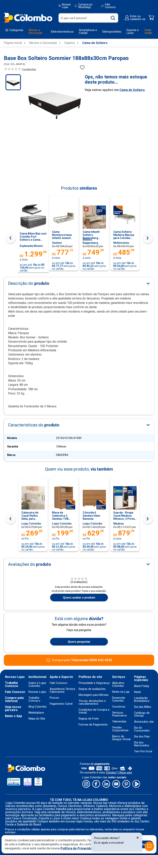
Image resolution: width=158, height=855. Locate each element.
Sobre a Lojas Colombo (37, 684)
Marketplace (36, 712)
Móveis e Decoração (43, 43)
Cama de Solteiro (95, 43)
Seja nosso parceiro (13, 708)
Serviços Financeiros (119, 714)
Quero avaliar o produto (79, 597)
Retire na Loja (120, 691)
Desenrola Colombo (118, 699)
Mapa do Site (37, 718)
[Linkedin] (106, 784)
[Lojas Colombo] (28, 17)
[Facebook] (96, 784)
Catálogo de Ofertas (142, 714)
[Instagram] (86, 784)
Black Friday (141, 686)
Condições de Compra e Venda (94, 711)
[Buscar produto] (112, 17)
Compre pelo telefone (14, 699)
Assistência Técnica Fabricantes (62, 690)
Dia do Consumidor (142, 729)
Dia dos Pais (142, 736)
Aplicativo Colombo (118, 684)
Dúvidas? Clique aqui (119, 772)
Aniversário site (144, 721)
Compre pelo (82, 660)
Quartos (69, 43)
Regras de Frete (89, 718)
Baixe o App (13, 716)
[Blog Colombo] (136, 784)
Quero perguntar (79, 641)
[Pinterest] (126, 784)
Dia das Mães (142, 706)
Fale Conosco (110, 5)
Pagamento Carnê (61, 703)
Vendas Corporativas (120, 729)
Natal (137, 692)
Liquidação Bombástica (141, 699)
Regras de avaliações (92, 689)
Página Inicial (13, 43)
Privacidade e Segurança (94, 683)
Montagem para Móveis (93, 695)
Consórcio (118, 706)
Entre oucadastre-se (137, 18)
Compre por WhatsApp (85, 5)
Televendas (119, 721)
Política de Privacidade (78, 848)
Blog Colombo (38, 706)
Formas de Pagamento (93, 724)
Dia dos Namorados (141, 744)
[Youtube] (116, 784)
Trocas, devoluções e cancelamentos (92, 702)
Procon (54, 697)
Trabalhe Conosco (11, 684)
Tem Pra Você (143, 751)
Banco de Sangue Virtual (121, 738)
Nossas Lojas (66, 5)
